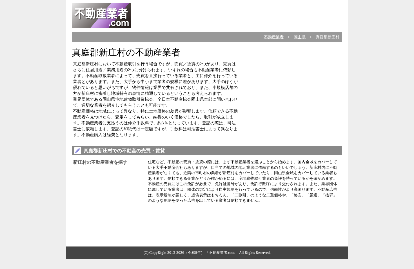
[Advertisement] (239, 15)
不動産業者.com (222, 252)
